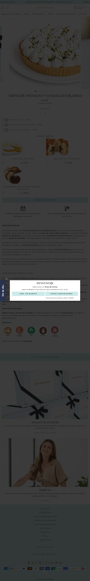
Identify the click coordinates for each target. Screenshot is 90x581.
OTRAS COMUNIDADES (62, 294)
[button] (3, 290)
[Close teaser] (6, 279)
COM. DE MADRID (28, 294)
